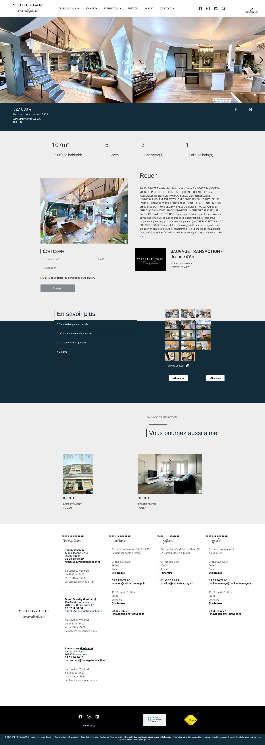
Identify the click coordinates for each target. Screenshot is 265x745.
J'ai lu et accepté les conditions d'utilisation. (69, 277)
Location (91, 8)
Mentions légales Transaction (66, 737)
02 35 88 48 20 (74, 558)
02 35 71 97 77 (120, 610)
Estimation (111, 8)
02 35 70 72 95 (218, 580)
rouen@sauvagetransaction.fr (82, 561)
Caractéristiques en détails (73, 324)
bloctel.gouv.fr (143, 740)
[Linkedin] (216, 8)
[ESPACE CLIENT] (251, 9)
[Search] (223, 8)
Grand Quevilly (80, 599)
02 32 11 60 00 (74, 608)
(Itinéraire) (118, 572)
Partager (216, 378)
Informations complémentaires (75, 333)
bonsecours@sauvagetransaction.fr (86, 660)
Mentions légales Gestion (41, 737)
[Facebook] (200, 8)
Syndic (149, 8)
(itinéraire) (79, 549)
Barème (63, 351)
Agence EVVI (116, 737)
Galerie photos (176, 365)
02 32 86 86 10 (74, 657)
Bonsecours (79, 648)
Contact (166, 8)
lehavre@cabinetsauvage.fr (128, 613)
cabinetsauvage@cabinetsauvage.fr (230, 583)
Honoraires (89, 725)
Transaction (67, 8)
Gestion (132, 8)
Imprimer (179, 378)
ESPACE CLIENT (252, 12)
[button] (4, 59)
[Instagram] (208, 8)
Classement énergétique (72, 342)
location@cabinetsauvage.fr (128, 583)
